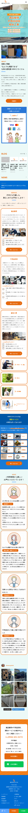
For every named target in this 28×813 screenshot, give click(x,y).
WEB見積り (14, 756)
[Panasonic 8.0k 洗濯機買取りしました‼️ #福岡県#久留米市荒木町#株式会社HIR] (20, 701)
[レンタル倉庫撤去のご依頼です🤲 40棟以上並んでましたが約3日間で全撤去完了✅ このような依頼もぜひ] (7, 701)
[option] (5, 165)
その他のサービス (5, 803)
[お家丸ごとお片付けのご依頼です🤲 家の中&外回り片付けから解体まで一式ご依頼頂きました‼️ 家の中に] (20, 688)
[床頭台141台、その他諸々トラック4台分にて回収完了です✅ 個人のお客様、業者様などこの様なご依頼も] (7, 675)
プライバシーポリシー (19, 803)
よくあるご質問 (17, 796)
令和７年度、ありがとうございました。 (23, 166)
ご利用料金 (16, 794)
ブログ (15, 798)
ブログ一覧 (22, 153)
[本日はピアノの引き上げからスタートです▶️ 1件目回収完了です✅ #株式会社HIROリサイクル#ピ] (20, 675)
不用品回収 (3, 800)
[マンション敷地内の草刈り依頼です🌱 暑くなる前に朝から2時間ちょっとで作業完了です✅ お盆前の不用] (7, 688)
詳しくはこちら (14, 249)
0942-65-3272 (14, 737)
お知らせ (16, 800)
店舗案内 (14, 101)
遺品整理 (3, 798)
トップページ (4, 794)
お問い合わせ (17, 805)
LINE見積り (14, 764)
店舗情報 (3, 796)
